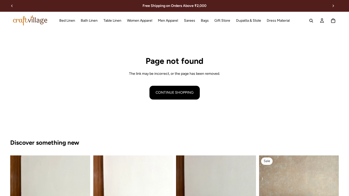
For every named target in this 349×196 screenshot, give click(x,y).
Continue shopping (175, 92)
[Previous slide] (12, 5)
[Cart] (333, 20)
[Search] (311, 20)
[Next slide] (333, 5)
